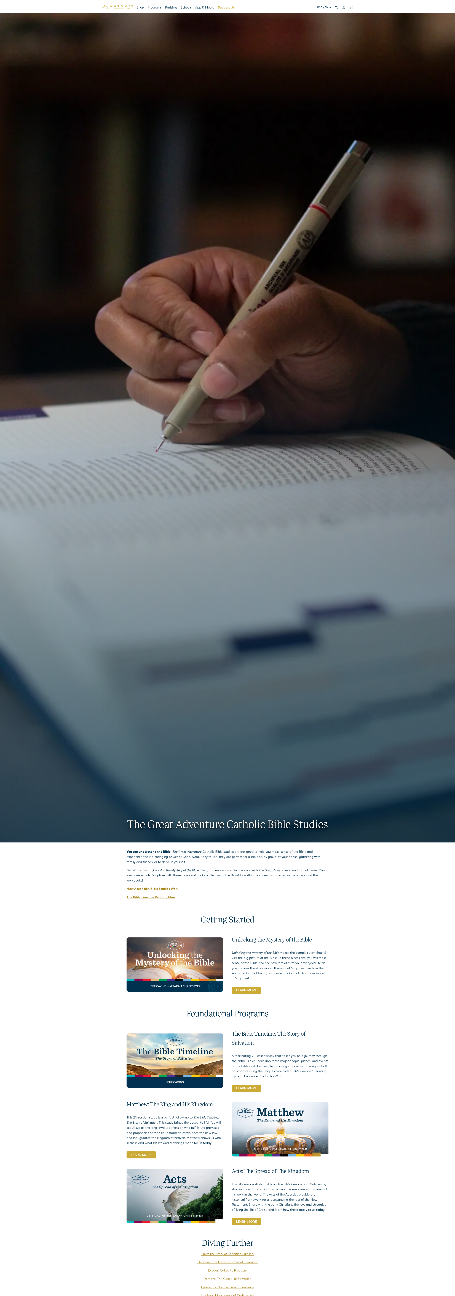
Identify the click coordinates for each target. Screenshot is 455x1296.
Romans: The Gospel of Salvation (227, 1279)
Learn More (246, 990)
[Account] (344, 7)
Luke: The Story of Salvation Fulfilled (227, 1254)
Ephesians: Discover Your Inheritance (227, 1287)
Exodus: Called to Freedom (227, 1270)
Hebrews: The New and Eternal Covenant (227, 1262)
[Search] (336, 7)
